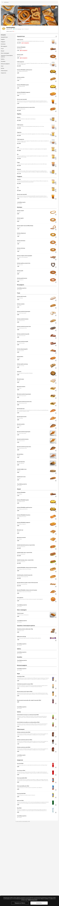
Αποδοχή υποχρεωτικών (32, 899)
